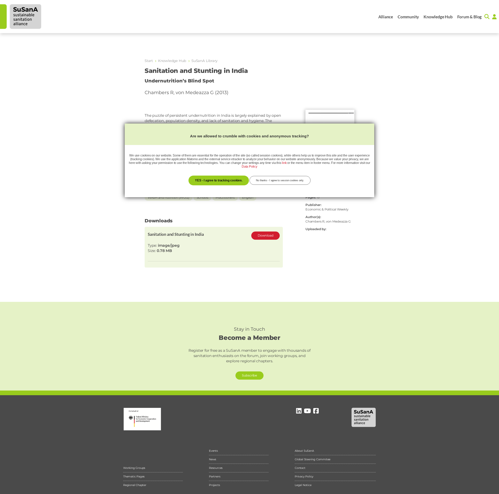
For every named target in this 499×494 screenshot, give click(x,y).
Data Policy (249, 166)
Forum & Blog (469, 16)
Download (265, 235)
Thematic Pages (134, 476)
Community (408, 16)
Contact (300, 468)
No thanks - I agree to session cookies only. (280, 180)
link (284, 162)
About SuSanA (304, 450)
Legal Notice (303, 485)
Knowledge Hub (438, 16)
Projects (214, 485)
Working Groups (134, 468)
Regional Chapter (134, 485)
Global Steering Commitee (312, 459)
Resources (216, 468)
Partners (214, 476)
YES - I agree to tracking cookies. (218, 180)
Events (213, 450)
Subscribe (249, 375)
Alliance (385, 16)
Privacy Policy (304, 476)
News (212, 459)
